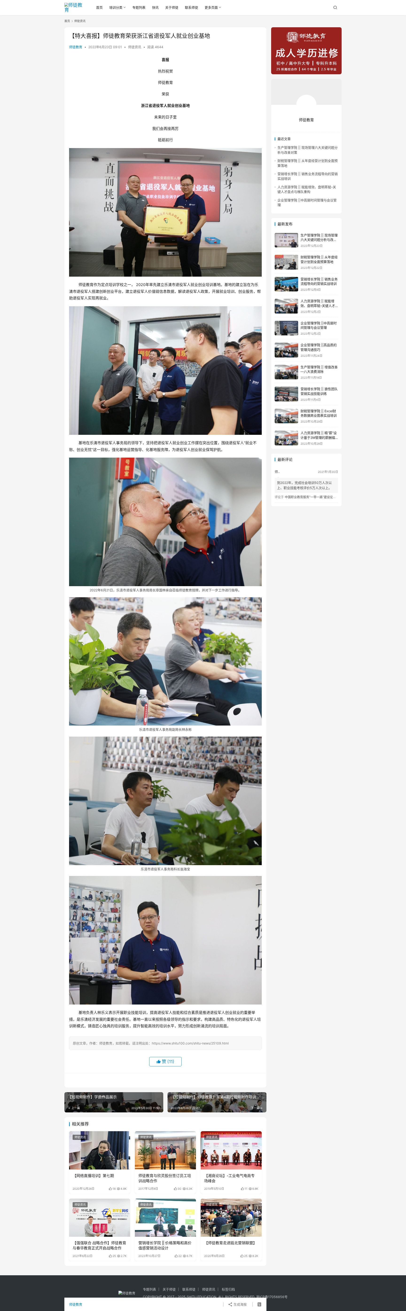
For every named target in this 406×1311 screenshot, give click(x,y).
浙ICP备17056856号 (272, 1297)
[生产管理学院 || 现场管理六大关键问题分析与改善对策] (286, 240)
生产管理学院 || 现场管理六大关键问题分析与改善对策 (319, 239)
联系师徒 (191, 7)
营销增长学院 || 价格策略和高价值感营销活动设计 (164, 1245)
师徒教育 (75, 47)
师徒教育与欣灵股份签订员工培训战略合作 (164, 1178)
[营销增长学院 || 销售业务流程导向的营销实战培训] (286, 284)
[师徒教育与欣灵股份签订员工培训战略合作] (165, 1150)
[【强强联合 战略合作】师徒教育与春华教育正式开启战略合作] (99, 1218)
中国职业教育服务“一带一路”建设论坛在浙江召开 (318, 497)
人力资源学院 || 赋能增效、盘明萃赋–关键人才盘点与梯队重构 (318, 305)
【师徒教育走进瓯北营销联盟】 (230, 1242)
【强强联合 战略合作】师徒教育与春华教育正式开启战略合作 (99, 1245)
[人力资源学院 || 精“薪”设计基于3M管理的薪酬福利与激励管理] (286, 438)
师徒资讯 (134, 47)
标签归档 (228, 1289)
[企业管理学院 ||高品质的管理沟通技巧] (286, 350)
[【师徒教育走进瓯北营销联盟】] (231, 1218)
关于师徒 (171, 7)
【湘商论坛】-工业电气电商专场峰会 (229, 1178)
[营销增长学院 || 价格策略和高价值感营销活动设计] (165, 1218)
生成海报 (240, 1304)
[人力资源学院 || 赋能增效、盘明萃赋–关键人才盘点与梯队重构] (286, 306)
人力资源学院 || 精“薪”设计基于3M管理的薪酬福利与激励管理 (319, 437)
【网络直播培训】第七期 (93, 1175)
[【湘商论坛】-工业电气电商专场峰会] (231, 1150)
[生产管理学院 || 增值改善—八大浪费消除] (286, 372)
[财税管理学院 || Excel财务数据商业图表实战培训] (286, 416)
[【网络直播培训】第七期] (99, 1150)
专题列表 (138, 7)
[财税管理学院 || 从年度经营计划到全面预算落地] (286, 262)
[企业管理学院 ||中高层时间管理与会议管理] (286, 328)
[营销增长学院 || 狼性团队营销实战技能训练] (286, 394)
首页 (99, 7)
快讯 (155, 7)
